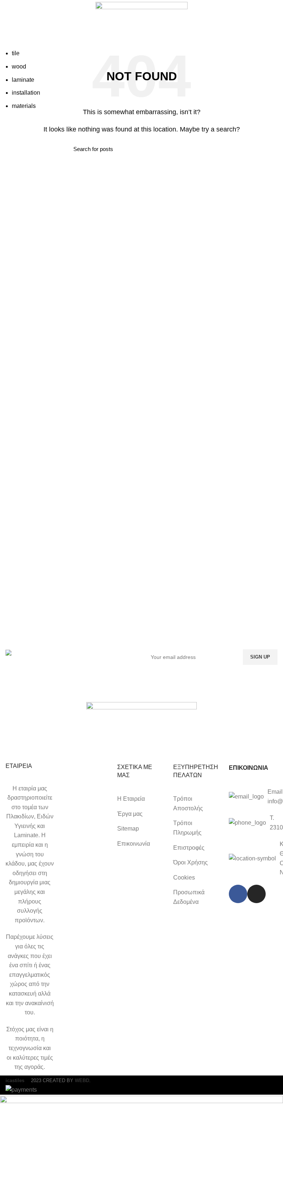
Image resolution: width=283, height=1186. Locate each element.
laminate (23, 80)
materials (24, 106)
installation (26, 93)
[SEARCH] (254, 49)
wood (19, 66)
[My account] (274, 49)
